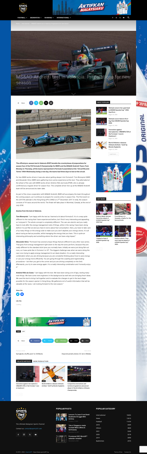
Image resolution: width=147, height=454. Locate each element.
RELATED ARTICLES (24, 361)
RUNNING (48, 18)
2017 (23, 331)
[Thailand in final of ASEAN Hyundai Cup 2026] (104, 231)
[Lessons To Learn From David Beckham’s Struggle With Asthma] (61, 417)
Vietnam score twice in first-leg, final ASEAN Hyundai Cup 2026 (119, 121)
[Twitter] (120, 17)
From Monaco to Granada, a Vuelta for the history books (123, 218)
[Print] (51, 103)
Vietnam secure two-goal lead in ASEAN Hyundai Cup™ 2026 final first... (119, 110)
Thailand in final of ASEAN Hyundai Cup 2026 (102, 240)
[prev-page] (17, 394)
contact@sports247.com (33, 429)
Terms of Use (118, 452)
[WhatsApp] (41, 103)
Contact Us (127, 452)
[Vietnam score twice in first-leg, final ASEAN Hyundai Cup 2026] (101, 121)
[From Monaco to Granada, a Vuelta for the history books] (123, 209)
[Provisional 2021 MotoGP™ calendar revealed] (61, 439)
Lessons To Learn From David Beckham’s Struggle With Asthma (79, 417)
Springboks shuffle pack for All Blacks (29, 354)
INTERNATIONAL (63, 18)
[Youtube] (123, 17)
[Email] (46, 103)
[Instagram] (116, 17)
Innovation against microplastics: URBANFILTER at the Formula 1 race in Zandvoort (27, 386)
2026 (18, 381)
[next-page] (20, 394)
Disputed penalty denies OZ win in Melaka (76, 354)
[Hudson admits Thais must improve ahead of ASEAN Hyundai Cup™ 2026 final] (123, 231)
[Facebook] (112, 17)
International (25, 23)
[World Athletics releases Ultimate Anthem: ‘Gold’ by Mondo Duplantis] (53, 374)
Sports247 (29, 452)
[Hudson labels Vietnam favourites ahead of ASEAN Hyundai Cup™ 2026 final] (104, 209)
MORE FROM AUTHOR (40, 361)
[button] (128, 18)
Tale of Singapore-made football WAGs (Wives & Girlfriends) (77, 428)
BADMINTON (35, 18)
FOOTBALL (21, 18)
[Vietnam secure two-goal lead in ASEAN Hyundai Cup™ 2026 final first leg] (101, 110)
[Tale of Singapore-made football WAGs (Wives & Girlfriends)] (61, 428)
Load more (113, 154)
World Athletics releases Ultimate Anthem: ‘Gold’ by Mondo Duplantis (118, 145)
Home (18, 23)
